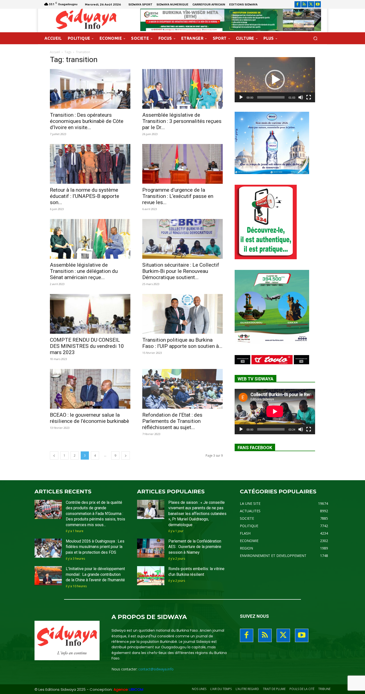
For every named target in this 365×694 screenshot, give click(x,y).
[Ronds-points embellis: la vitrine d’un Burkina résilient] (150, 575)
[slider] (271, 97)
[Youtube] (317, 4)
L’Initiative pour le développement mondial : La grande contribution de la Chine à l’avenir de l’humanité (95, 574)
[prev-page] (54, 455)
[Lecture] (241, 97)
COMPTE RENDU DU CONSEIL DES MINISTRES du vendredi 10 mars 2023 (87, 346)
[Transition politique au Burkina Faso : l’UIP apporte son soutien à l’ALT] (182, 314)
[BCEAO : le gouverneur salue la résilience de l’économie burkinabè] (90, 389)
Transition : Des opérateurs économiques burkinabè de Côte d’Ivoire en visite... (86, 121)
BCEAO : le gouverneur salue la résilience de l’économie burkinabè (89, 418)
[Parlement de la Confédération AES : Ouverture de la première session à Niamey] (150, 548)
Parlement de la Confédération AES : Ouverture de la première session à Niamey (194, 547)
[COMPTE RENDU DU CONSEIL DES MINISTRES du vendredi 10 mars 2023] (90, 314)
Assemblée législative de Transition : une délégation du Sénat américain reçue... (84, 271)
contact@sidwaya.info (156, 669)
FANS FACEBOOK (255, 447)
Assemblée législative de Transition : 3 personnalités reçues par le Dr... (181, 121)
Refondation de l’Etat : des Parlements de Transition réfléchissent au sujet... (172, 421)
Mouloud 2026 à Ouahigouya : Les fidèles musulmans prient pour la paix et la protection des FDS (95, 547)
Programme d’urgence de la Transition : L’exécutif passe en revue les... (177, 196)
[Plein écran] (308, 97)
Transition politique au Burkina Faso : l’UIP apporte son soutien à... (182, 343)
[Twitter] (311, 4)
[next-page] (125, 455)
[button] (315, 38)
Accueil (55, 52)
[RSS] (304, 4)
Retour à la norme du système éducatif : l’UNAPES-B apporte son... (84, 196)
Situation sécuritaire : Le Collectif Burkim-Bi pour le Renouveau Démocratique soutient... (180, 271)
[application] (275, 79)
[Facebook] (297, 4)
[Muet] (300, 97)
